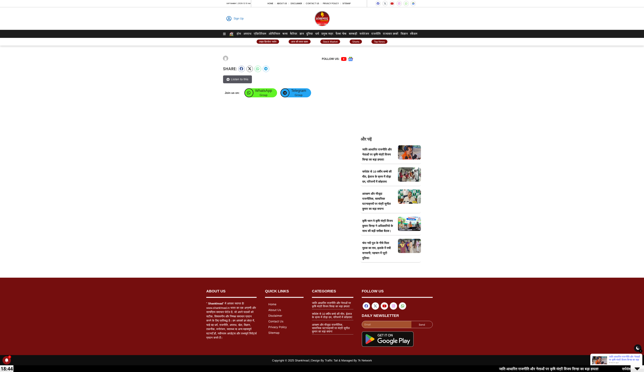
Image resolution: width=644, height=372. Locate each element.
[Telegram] (284, 92)
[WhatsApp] (248, 92)
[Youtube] (392, 3)
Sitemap (346, 3)
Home (270, 3)
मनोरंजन (364, 33)
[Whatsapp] (406, 3)
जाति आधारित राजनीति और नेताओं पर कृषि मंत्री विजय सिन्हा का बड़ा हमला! (377, 154)
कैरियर (293, 33)
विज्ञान (404, 33)
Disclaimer (296, 3)
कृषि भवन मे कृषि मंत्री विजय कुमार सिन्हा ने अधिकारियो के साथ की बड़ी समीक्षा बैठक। (377, 226)
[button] (241, 69)
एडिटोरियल (260, 33)
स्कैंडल (413, 33)
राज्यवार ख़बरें (390, 33)
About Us (282, 3)
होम (239, 33)
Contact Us (312, 3)
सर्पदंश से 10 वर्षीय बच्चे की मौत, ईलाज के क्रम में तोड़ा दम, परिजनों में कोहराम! (377, 176)
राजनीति (376, 33)
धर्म (317, 33)
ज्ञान (302, 33)
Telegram (298, 90)
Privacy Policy (331, 3)
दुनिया (309, 33)
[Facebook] (378, 3)
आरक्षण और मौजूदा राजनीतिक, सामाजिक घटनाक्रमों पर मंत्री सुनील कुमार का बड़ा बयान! (331, 328)
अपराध (247, 33)
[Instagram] (399, 3)
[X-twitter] (385, 3)
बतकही (353, 33)
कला (285, 33)
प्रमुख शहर (327, 33)
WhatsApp (263, 90)
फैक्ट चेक (341, 33)
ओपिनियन (274, 33)
